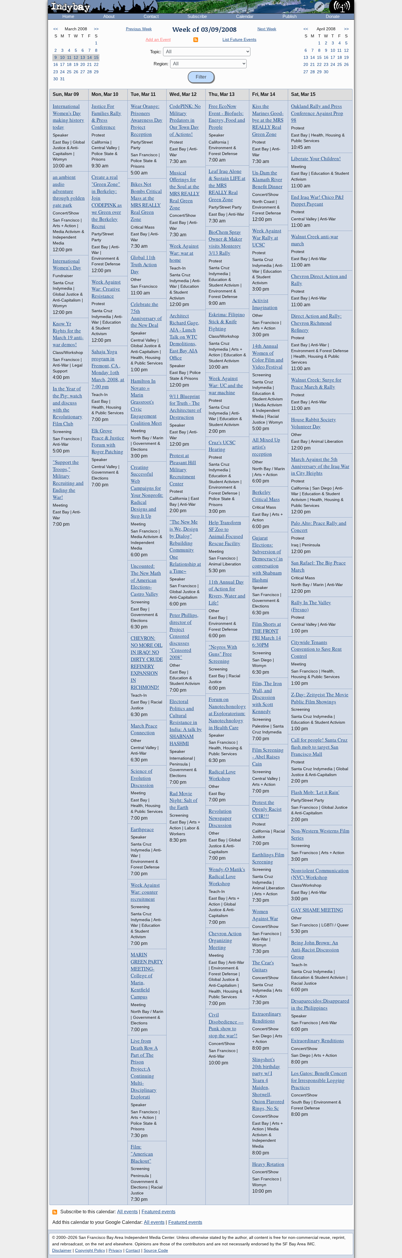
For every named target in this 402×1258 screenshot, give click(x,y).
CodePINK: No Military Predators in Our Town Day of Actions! (185, 120)
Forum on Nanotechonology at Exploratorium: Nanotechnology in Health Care (227, 713)
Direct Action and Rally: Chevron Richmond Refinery (316, 322)
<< (55, 28)
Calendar (244, 16)
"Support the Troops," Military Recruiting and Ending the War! (68, 479)
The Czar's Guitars (263, 966)
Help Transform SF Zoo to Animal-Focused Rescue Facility (226, 533)
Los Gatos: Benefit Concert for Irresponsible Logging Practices (319, 1080)
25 (69, 71)
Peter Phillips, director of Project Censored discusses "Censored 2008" (184, 636)
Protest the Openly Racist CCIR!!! (267, 809)
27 (82, 71)
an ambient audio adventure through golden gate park (69, 191)
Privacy (115, 1250)
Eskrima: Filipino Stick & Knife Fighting (227, 321)
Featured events (158, 1211)
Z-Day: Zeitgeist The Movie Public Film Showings (319, 698)
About (108, 16)
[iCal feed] (55, 1211)
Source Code (156, 1250)
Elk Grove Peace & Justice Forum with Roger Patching (108, 441)
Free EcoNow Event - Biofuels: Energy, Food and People (227, 116)
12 (76, 57)
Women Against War (265, 915)
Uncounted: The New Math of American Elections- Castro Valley (146, 580)
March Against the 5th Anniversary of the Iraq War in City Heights (320, 466)
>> (96, 28)
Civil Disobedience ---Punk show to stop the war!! (226, 1025)
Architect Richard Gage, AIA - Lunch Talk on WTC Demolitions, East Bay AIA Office (184, 336)
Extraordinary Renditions (266, 1017)
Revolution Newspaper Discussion (220, 818)
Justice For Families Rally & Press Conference (106, 116)
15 (96, 57)
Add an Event (158, 39)
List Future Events (239, 39)
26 (76, 71)
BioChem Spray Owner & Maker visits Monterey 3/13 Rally (225, 242)
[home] (103, 7)
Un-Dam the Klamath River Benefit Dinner (267, 179)
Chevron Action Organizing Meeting (225, 940)
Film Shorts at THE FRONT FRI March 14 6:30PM (266, 634)
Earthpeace (142, 829)
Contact (151, 16)
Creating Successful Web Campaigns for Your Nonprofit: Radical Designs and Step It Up (147, 492)
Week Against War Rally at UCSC (266, 237)
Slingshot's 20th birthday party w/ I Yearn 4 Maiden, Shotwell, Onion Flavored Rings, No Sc (268, 1084)
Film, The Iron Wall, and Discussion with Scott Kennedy (267, 697)
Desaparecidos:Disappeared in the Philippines (320, 1004)
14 (89, 57)
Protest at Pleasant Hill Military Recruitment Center (183, 469)
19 (76, 64)
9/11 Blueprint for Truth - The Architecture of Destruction (185, 406)
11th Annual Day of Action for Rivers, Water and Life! (227, 592)
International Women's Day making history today (68, 116)
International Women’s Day (67, 264)
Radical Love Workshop (222, 775)
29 (96, 71)
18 (69, 64)
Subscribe (197, 16)
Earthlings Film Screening (268, 858)
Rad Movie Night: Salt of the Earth (183, 800)
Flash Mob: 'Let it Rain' (315, 792)
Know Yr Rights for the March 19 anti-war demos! (68, 334)
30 (55, 78)
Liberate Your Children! (316, 158)
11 (69, 57)
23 (55, 71)
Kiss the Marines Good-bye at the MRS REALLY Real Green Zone (268, 120)
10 (62, 57)
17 (62, 64)
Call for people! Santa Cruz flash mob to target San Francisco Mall (319, 746)
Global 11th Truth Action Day (144, 264)
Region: (161, 63)
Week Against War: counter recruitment (145, 891)
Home (68, 16)
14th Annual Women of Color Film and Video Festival (267, 356)
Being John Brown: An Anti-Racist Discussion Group (315, 949)
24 (62, 71)
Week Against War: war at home (184, 252)
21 (89, 64)
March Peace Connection (144, 729)
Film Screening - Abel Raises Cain (268, 756)
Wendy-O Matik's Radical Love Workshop (227, 876)
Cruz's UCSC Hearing (222, 446)
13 (82, 57)
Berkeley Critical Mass (266, 495)
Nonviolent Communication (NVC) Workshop (320, 874)
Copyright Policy (90, 1250)
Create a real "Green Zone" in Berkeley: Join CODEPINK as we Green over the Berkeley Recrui (107, 201)
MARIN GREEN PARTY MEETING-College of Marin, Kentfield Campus (147, 975)
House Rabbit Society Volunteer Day (313, 423)
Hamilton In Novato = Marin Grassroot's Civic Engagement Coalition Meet (146, 401)
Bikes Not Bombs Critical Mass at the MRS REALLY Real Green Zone (146, 201)
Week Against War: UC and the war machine (226, 385)
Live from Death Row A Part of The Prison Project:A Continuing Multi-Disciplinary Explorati (144, 1068)
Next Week (267, 29)
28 (89, 71)
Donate (333, 16)
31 (62, 78)
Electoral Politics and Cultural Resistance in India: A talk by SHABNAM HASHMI (186, 722)
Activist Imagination (265, 304)
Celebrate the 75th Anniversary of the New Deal (146, 314)
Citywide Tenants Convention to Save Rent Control (316, 649)
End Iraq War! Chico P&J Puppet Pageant (317, 200)
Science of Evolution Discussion (142, 778)
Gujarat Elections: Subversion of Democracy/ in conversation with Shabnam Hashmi (267, 558)
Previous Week (139, 29)
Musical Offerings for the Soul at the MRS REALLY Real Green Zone (185, 190)
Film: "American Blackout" (142, 1153)
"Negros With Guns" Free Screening (223, 653)
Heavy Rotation (268, 1164)
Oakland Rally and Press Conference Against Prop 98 (317, 113)
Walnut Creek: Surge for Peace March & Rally (316, 383)
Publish (290, 16)
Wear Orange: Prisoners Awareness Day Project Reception (146, 120)
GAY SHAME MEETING (317, 909)
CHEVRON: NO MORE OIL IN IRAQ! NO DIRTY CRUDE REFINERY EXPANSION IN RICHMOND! (147, 662)
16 (55, 64)
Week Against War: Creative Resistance (106, 288)
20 (82, 64)
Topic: (155, 51)
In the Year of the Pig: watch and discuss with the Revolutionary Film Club (67, 406)
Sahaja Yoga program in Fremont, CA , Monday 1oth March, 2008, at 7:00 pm (108, 369)
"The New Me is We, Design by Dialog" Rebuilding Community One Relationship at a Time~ (185, 546)
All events (127, 1211)
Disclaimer (62, 1250)
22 (96, 64)
